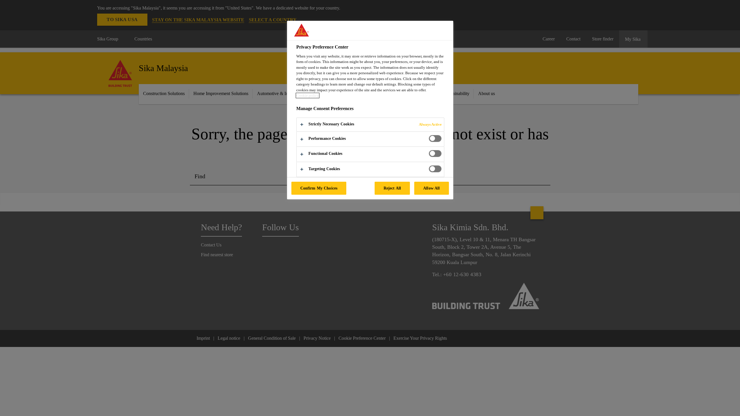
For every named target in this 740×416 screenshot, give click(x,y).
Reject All (392, 188)
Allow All (431, 188)
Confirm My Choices (319, 188)
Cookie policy (307, 95)
